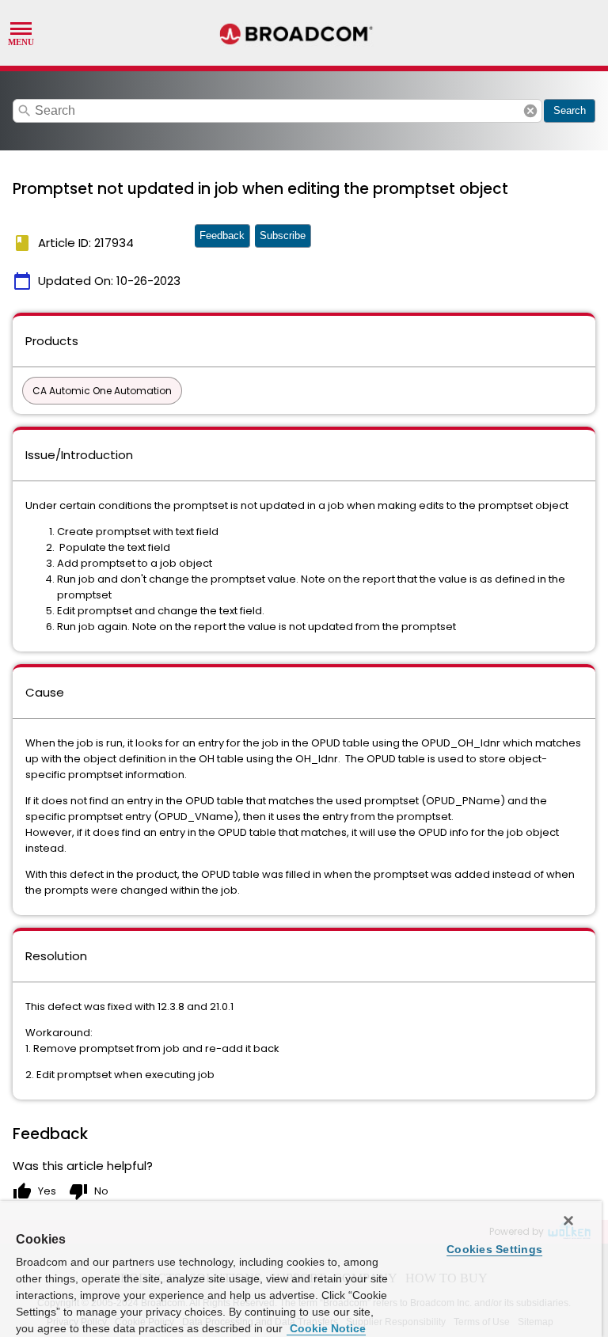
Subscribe (283, 235)
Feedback (222, 235)
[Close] (568, 1220)
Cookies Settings (494, 1249)
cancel (530, 111)
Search (569, 110)
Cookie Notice (326, 1328)
